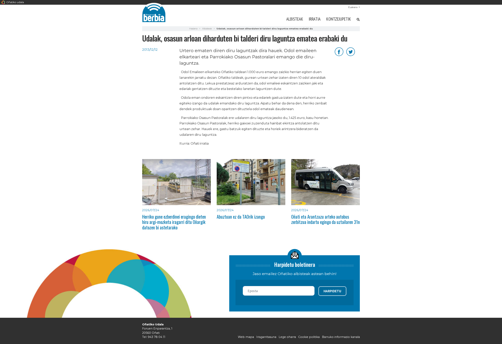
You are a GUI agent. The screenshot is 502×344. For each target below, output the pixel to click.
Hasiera (193, 28)
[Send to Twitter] (350, 51)
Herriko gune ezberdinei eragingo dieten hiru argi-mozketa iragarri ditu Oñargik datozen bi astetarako (174, 222)
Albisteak (294, 19)
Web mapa (246, 337)
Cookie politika (309, 337)
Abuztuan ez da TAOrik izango (241, 216)
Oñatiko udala (15, 2)
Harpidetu (332, 291)
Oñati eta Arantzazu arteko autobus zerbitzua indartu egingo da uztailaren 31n (325, 219)
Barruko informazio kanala (341, 337)
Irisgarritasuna (266, 337)
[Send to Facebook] (339, 51)
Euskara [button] (353, 7)
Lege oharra (287, 337)
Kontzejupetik (338, 19)
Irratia (315, 19)
